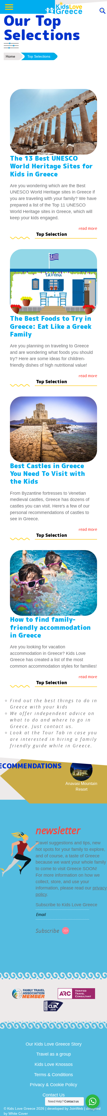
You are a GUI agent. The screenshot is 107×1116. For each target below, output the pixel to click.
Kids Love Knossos (54, 1064)
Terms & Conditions (53, 1074)
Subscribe (47, 930)
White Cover (18, 1113)
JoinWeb (76, 1108)
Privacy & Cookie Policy (53, 1084)
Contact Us (54, 1094)
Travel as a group (53, 1054)
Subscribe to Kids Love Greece (66, 904)
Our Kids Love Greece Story (54, 1044)
